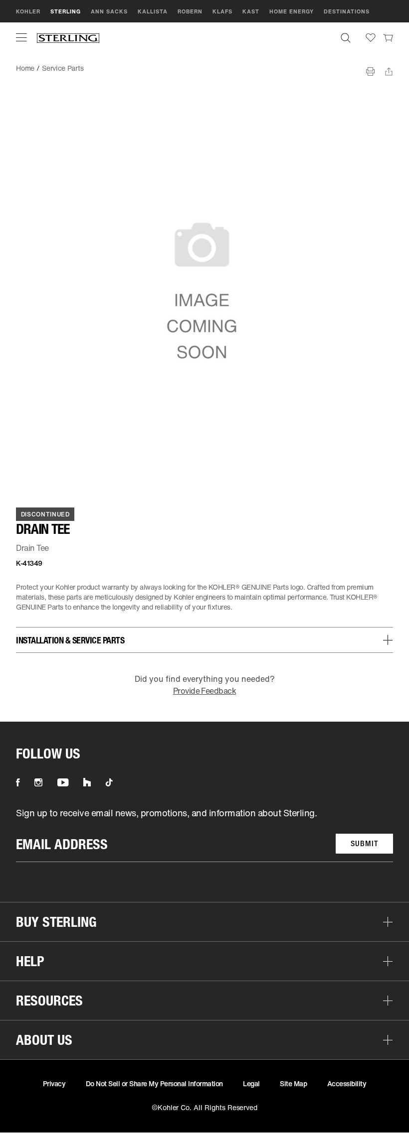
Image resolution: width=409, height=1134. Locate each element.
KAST (250, 11)
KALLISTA (153, 11)
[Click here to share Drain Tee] (389, 71)
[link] (388, 37)
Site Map (293, 1083)
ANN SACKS (109, 11)
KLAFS (222, 11)
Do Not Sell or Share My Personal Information (154, 1083)
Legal (251, 1083)
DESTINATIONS (347, 11)
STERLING (65, 11)
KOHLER (28, 11)
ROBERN (190, 11)
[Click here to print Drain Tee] (370, 71)
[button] (21, 37)
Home (25, 68)
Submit (364, 843)
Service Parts (62, 68)
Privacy (54, 1083)
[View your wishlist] (371, 37)
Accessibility (347, 1083)
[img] (68, 37)
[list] (204, 834)
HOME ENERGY (291, 11)
